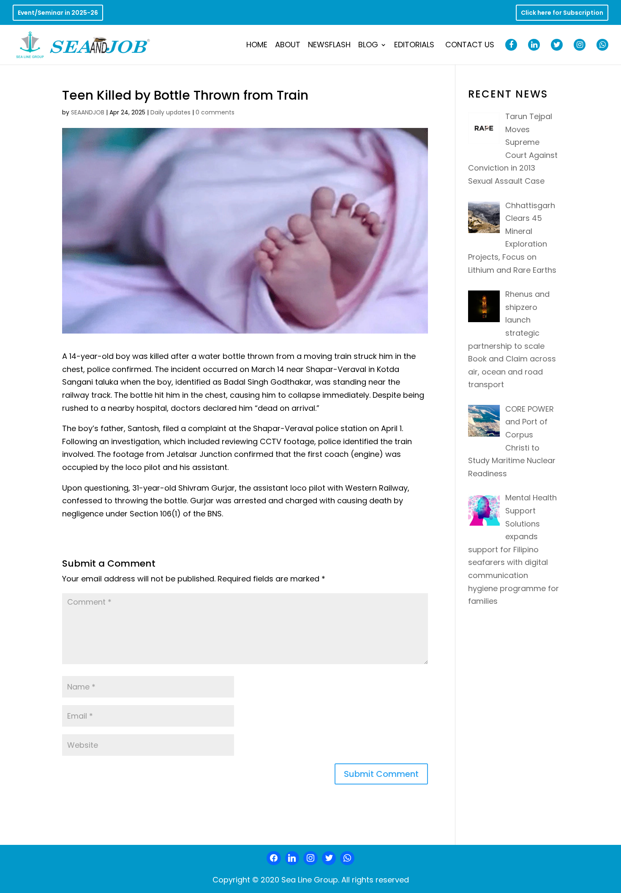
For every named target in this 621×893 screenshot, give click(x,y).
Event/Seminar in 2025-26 (58, 13)
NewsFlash (329, 46)
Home (256, 46)
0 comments (215, 112)
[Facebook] (273, 858)
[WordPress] (329, 858)
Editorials (414, 46)
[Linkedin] (292, 858)
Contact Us (469, 46)
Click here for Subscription (562, 13)
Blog (368, 46)
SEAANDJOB (87, 112)
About (287, 46)
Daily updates (170, 112)
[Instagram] (310, 858)
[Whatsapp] (347, 858)
